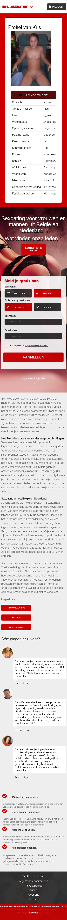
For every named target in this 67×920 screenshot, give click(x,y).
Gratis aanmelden (33, 876)
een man (47, 293)
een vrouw (19, 293)
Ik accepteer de (29, 345)
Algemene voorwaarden (33, 881)
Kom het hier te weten (33, 249)
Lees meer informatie (33, 378)
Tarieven (33, 890)
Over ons (33, 894)
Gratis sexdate (16, 627)
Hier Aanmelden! (35, 95)
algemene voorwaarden (36, 345)
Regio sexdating (16, 608)
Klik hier (33, 906)
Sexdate (16, 617)
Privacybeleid (34, 885)
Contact (33, 899)
